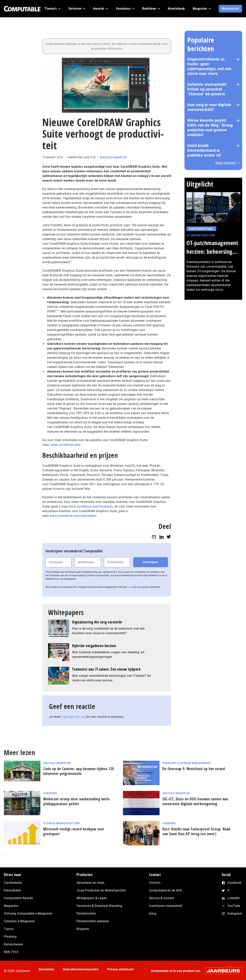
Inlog (152, 913)
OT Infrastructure (200, 235)
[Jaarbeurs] (221, 970)
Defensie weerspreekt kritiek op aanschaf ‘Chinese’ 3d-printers (207, 89)
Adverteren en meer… (91, 883)
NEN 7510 (11, 952)
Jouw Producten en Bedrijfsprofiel (101, 890)
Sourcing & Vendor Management (186, 763)
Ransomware (13, 944)
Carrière (169, 823)
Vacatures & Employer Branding (99, 906)
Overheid (50, 793)
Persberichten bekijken (92, 921)
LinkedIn (234, 898)
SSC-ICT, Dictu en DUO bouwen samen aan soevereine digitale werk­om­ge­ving (195, 801)
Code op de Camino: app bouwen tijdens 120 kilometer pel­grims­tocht (78, 771)
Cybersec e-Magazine (19, 921)
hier (129, 587)
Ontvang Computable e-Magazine (28, 913)
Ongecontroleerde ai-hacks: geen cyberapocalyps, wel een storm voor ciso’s (209, 66)
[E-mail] (154, 536)
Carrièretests (13, 883)
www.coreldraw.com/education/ (73, 516)
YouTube (234, 906)
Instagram (235, 913)
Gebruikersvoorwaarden (81, 969)
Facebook (235, 883)
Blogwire (82, 929)
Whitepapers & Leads (91, 898)
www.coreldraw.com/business (91, 506)
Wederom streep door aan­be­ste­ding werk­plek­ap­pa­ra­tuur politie (76, 801)
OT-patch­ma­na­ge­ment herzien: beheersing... (212, 247)
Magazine (11, 906)
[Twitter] (168, 536)
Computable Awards (18, 898)
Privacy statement (120, 969)
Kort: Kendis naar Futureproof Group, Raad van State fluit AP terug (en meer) (196, 831)
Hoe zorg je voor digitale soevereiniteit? (209, 107)
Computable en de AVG (165, 890)
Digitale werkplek (113, 157)
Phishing (10, 936)
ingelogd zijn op (73, 717)
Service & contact (161, 898)
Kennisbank (12, 890)
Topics (8, 929)
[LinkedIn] (161, 536)
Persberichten (86, 913)
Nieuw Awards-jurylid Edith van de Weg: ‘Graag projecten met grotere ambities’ (210, 127)
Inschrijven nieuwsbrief (166, 906)
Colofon (155, 883)
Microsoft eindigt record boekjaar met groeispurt (73, 831)
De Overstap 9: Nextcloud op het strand (193, 768)
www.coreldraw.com (66, 444)
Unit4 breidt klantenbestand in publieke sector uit (204, 150)
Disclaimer (46, 969)
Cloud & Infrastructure (61, 823)
